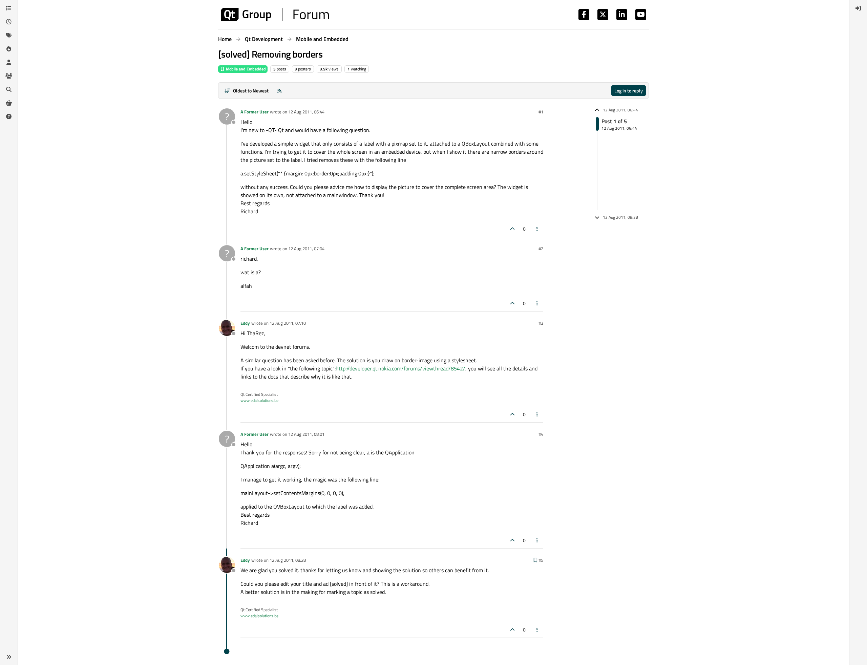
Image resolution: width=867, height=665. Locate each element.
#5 (540, 560)
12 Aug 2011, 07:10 (288, 323)
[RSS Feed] (279, 90)
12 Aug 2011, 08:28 (288, 560)
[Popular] (9, 48)
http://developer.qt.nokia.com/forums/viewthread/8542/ (400, 368)
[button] (9, 656)
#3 (540, 323)
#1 (540, 111)
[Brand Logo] (275, 14)
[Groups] (9, 75)
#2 (540, 248)
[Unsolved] (9, 116)
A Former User (254, 111)
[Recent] (9, 21)
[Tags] (9, 35)
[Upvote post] (512, 228)
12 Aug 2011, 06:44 (306, 111)
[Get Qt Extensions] (9, 103)
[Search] (9, 89)
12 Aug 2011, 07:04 (306, 248)
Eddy (245, 323)
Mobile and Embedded (245, 69)
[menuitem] (858, 8)
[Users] (9, 62)
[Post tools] (537, 228)
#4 (540, 434)
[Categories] (9, 8)
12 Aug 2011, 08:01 (306, 434)
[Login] (858, 8)
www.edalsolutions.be (259, 400)
